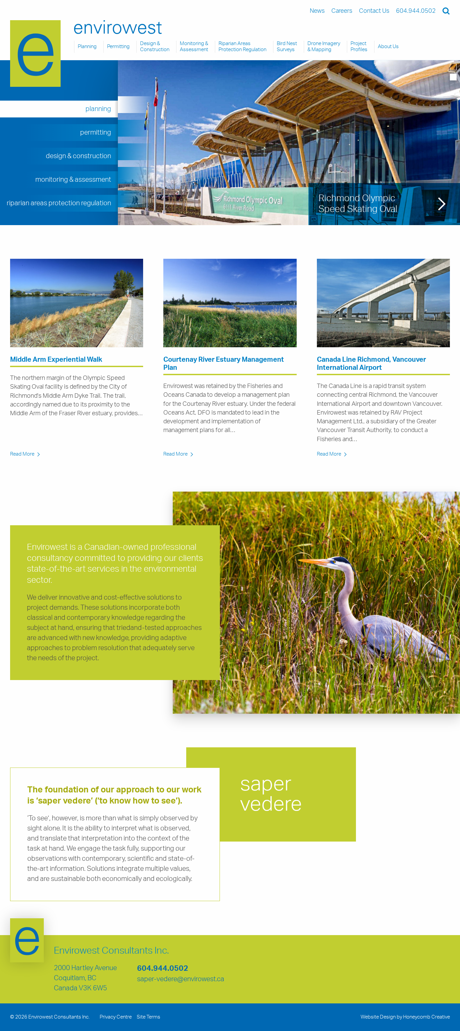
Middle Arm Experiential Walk (56, 359)
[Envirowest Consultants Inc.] (35, 53)
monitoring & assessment (73, 179)
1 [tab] (453, 67)
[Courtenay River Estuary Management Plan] (229, 303)
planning (98, 109)
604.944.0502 (162, 968)
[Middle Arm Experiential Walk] (76, 303)
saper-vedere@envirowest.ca (180, 979)
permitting (95, 132)
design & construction (78, 156)
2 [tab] (453, 77)
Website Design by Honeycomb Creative (405, 1017)
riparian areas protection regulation (59, 203)
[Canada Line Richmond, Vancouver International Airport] (383, 303)
